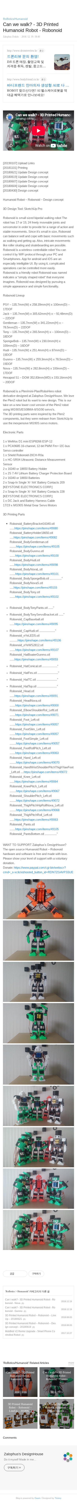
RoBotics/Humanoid (15, 18)
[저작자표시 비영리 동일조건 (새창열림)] (49, 1273)
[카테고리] (5, 4)
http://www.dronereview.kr (22, 50)
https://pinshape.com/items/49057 (37, 724)
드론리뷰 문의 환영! (23, 57)
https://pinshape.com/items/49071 (37, 715)
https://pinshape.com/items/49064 (36, 781)
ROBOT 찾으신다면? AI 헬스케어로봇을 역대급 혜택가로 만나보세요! (37, 93)
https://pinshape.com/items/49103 (35, 587)
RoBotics (10, 1291)
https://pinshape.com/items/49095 (36, 624)
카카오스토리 (38, 1348)
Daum (37, 1498)
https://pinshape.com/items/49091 (36, 695)
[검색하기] (72, 4)
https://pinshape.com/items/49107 (37, 649)
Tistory (58, 1498)
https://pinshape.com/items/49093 (36, 659)
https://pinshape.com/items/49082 (35, 537)
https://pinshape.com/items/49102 (37, 596)
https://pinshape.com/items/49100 (37, 555)
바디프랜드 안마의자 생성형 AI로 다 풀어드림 (38, 85)
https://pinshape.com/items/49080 (36, 528)
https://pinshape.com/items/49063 (37, 753)
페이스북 (29, 1348)
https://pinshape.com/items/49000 (37, 705)
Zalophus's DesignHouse (23, 1454)
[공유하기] (17, 1274)
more (71, 1362)
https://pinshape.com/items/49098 (36, 564)
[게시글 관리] (22, 1274)
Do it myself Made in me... (20, 1459)
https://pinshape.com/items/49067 (37, 791)
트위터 (47, 1348)
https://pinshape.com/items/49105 (37, 546)
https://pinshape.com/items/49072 (45, 772)
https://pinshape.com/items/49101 (37, 574)
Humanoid (22, 1291)
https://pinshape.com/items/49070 (37, 762)
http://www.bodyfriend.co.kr (23, 79)
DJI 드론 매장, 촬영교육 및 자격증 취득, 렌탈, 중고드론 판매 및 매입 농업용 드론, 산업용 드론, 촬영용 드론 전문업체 (26, 64)
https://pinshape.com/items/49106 (39, 640)
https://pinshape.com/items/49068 (37, 810)
